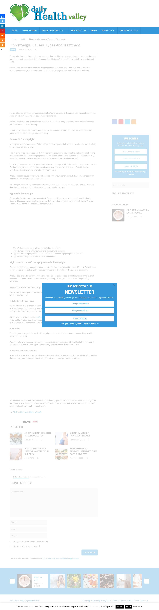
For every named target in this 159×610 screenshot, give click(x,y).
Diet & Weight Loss (78, 30)
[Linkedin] (2, 26)
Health (14, 30)
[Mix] (2, 40)
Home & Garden (108, 30)
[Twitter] (2, 21)
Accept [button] (119, 607)
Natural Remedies (29, 30)
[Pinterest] (2, 30)
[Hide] (1, 50)
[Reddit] (2, 35)
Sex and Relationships (129, 30)
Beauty (94, 30)
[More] (2, 45)
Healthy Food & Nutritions (52, 30)
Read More (137, 606)
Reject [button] (128, 607)
